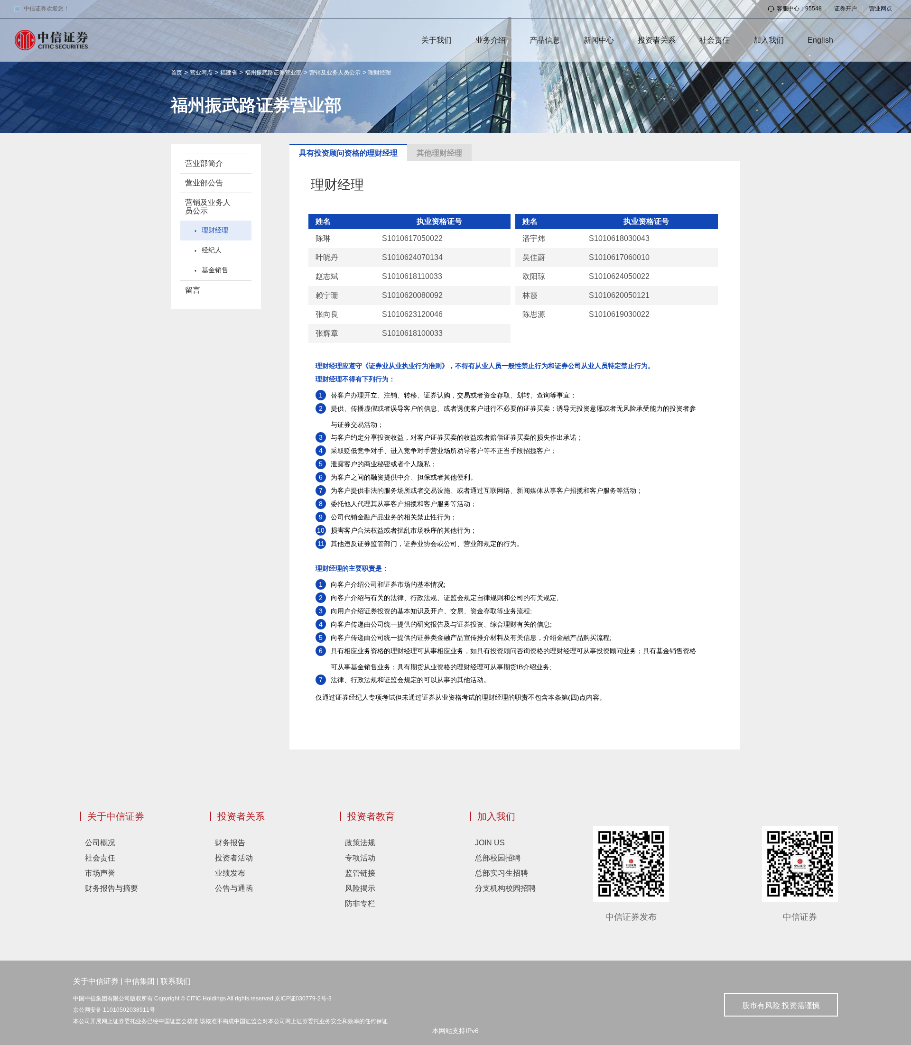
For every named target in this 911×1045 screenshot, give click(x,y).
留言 (192, 290)
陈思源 (533, 314)
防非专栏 (360, 903)
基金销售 (215, 270)
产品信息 (545, 40)
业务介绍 (490, 40)
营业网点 (880, 8)
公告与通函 (234, 888)
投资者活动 (234, 858)
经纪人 (212, 250)
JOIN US (490, 843)
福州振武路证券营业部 (273, 72)
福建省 (228, 72)
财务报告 (230, 843)
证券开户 (845, 8)
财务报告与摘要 (111, 888)
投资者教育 (371, 816)
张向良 (327, 314)
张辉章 (327, 333)
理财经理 (379, 72)
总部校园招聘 (498, 858)
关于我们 (436, 40)
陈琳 (323, 238)
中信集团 (139, 981)
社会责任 (714, 40)
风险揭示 (360, 888)
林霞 (530, 295)
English (820, 40)
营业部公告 (204, 183)
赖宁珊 (327, 295)
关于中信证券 (115, 816)
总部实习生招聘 (501, 873)
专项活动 (360, 858)
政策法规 (360, 843)
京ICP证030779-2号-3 (303, 998)
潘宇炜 (533, 238)
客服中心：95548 (799, 8)
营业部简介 (204, 163)
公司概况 (100, 843)
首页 (176, 72)
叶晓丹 (327, 257)
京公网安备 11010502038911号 (114, 1010)
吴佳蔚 (533, 257)
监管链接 (360, 873)
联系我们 (175, 981)
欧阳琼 (533, 276)
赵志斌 (327, 276)
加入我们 (768, 40)
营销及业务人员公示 (335, 72)
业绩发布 (230, 873)
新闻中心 (599, 40)
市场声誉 (100, 873)
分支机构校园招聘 (505, 888)
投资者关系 (657, 40)
